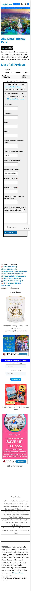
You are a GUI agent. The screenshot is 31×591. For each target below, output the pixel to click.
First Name (8, 104)
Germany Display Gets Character (14, 276)
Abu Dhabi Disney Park (13, 40)
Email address (16, 370)
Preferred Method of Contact (14, 151)
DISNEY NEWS (5, 286)
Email (6, 122)
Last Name (8, 113)
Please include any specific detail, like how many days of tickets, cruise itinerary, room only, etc (15, 209)
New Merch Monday (10, 267)
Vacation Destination (12, 169)
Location (17, 73)
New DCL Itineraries (10, 269)
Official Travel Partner (15, 466)
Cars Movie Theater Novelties (13, 274)
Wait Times (15, 8)
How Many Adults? (11, 187)
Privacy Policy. (18, 573)
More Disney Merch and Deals (16, 331)
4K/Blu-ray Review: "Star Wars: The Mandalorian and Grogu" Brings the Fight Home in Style (16, 514)
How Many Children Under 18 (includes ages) (14, 197)
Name (7, 73)
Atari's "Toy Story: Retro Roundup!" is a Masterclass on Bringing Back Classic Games (15, 522)
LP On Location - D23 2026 (12, 283)
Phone (6, 131)
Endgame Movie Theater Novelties (15, 271)
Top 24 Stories (25, 8)
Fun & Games (6, 8)
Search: (7, 70)
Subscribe (16, 4)
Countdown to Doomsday (12, 278)
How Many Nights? (11, 178)
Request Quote (10, 232)
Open (26, 73)
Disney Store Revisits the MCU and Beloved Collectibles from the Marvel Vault (15, 530)
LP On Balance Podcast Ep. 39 (13, 281)
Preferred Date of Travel (12, 160)
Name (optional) (16, 363)
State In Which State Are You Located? (14, 141)
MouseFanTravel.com (13, 87)
